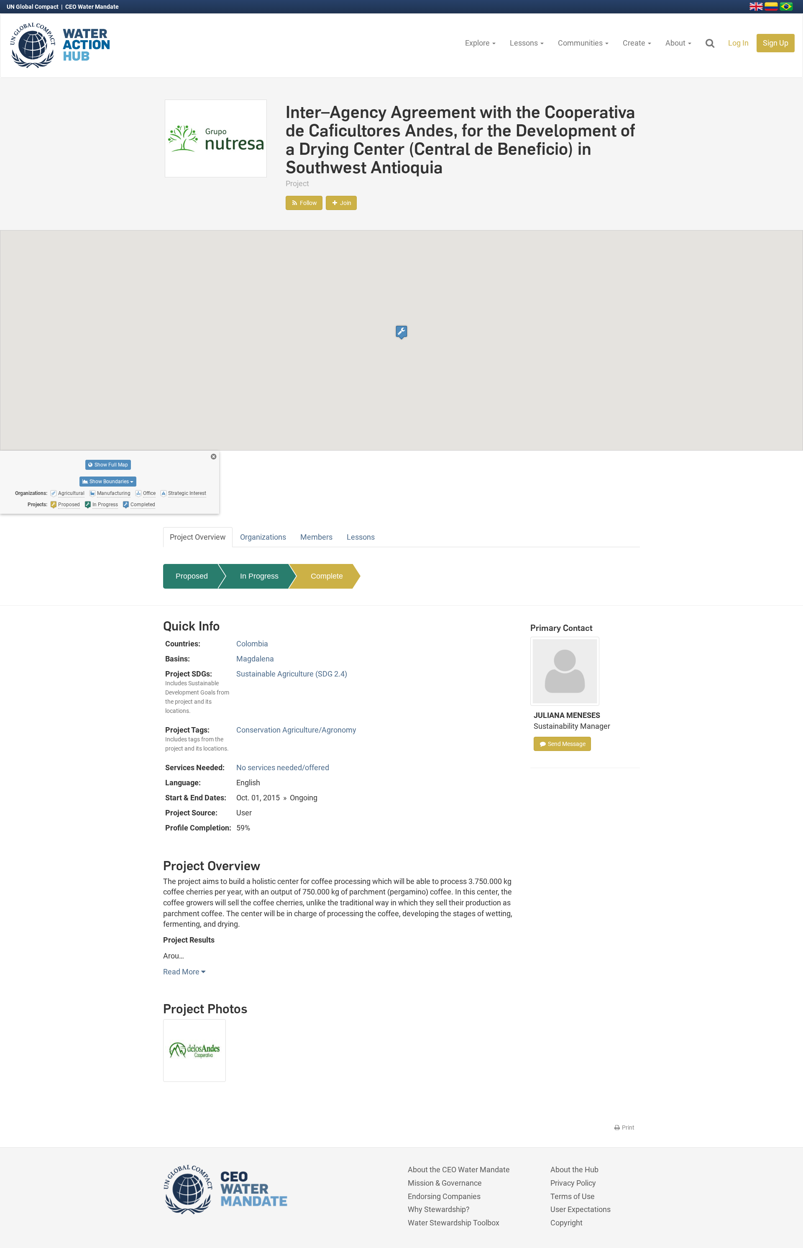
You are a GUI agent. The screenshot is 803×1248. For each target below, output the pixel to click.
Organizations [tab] (263, 537)
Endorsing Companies (444, 1196)
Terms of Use (572, 1196)
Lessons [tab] (361, 537)
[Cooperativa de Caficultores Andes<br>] (197, 1054)
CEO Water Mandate (92, 6)
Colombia (252, 643)
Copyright (566, 1222)
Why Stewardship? (439, 1209)
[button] (401, 332)
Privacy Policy (573, 1183)
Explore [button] (478, 42)
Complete (327, 576)
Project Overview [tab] (198, 537)
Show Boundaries (109, 481)
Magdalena (255, 658)
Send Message (566, 744)
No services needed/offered (282, 767)
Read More (182, 971)
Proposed (192, 576)
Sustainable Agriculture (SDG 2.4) (291, 673)
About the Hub (574, 1169)
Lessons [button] (525, 42)
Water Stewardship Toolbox (453, 1222)
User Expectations (580, 1209)
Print (627, 1127)
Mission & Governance (445, 1183)
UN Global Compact (33, 6)
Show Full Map (110, 465)
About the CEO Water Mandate (459, 1169)
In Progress (259, 576)
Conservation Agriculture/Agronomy (296, 729)
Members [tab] (316, 537)
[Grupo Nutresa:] (216, 137)
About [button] (676, 42)
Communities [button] (581, 42)
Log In (738, 42)
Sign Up (775, 42)
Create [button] (635, 42)
